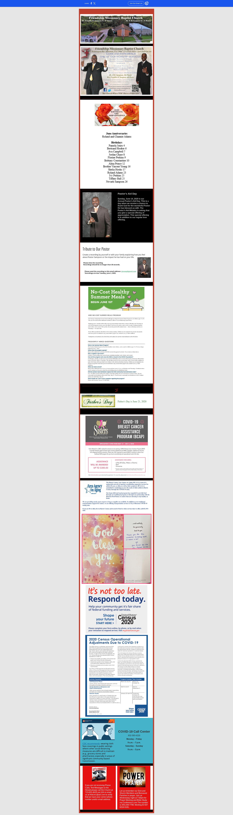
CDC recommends (91, 743)
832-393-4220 (134, 735)
